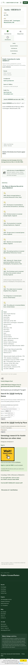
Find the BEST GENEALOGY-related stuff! (11, 483)
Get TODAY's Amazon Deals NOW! (10, 479)
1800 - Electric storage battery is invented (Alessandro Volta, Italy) (12, 196)
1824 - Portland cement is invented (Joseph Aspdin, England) (12, 214)
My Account (3, 624)
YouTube (8, 658)
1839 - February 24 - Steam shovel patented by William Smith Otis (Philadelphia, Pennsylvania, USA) (12, 262)
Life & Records (14, 48)
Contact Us (3, 617)
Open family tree (7, 92)
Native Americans (5, 603)
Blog (12, 658)
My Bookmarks (4, 626)
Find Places (3, 589)
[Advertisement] (14, 123)
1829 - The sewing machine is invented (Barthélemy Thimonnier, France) (13, 252)
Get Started (3, 611)
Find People (3, 587)
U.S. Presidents (4, 605)
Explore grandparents (9, 80)
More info (21, 663)
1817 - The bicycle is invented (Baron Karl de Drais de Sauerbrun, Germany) (13, 205)
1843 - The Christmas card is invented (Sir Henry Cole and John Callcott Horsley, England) (13, 273)
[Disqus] (14, 508)
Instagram (3, 658)
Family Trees (3, 593)
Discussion (14, 53)
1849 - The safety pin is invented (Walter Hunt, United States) (14, 306)
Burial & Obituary (14, 51)
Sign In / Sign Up (5, 628)
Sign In (25, 2)
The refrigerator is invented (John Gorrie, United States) (12, 296)
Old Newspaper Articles (6, 599)
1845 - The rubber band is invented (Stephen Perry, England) (12, 290)
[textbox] (16, 430)
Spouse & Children (14, 45)
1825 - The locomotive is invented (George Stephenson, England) (12, 224)
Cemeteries (3, 591)
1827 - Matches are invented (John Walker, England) (12, 242)
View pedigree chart (8, 94)
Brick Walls (3, 613)
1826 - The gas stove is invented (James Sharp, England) (13, 233)
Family (14, 43)
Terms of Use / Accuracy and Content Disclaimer (10, 653)
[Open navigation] (21, 2)
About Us (3, 615)
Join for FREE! (9, 465)
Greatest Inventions (5, 601)
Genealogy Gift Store (5, 630)
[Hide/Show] (4, 182)
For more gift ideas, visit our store (10, 477)
